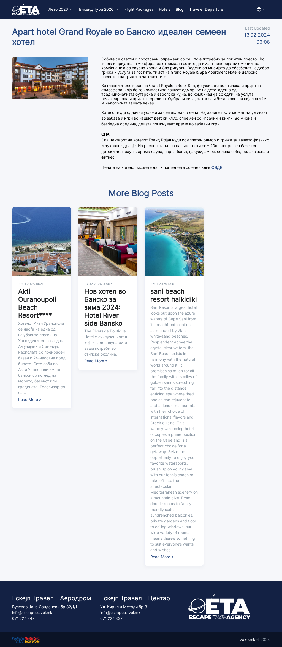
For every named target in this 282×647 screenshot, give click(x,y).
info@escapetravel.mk (32, 612)
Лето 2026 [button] (58, 9)
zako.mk (247, 639)
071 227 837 (111, 618)
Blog (180, 9)
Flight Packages (138, 9)
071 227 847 (23, 618)
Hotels (164, 9)
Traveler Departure (206, 9)
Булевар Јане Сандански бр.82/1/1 (44, 607)
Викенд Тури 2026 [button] (96, 9)
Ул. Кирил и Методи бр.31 (124, 607)
